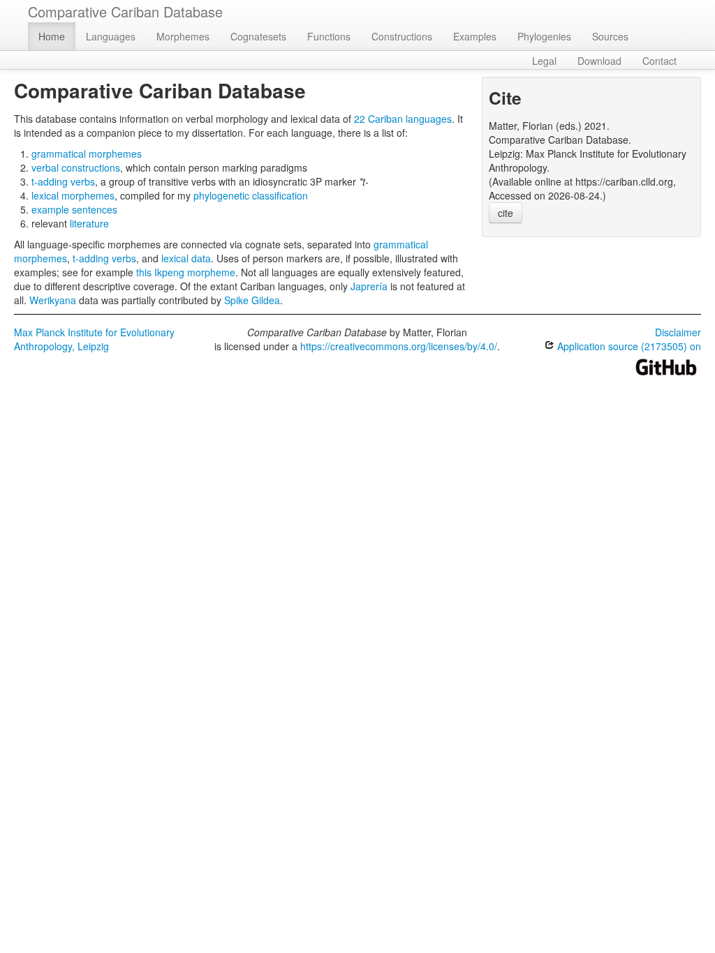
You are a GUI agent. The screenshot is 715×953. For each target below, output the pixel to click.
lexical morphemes (73, 195)
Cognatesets (258, 36)
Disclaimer (678, 332)
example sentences (74, 209)
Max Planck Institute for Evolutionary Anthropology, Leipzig (94, 339)
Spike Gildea (252, 300)
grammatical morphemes (86, 153)
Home (51, 36)
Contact (659, 61)
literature (89, 223)
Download (599, 61)
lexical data (186, 258)
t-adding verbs (63, 181)
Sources (610, 36)
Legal (544, 61)
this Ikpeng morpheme (185, 272)
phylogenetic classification (250, 195)
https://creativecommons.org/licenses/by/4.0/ (398, 346)
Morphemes (182, 36)
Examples (474, 36)
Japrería (369, 286)
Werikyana (52, 300)
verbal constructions (75, 167)
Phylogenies (544, 36)
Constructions (401, 36)
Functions (329, 36)
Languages (110, 36)
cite (505, 213)
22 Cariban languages (403, 119)
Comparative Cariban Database (125, 11)
